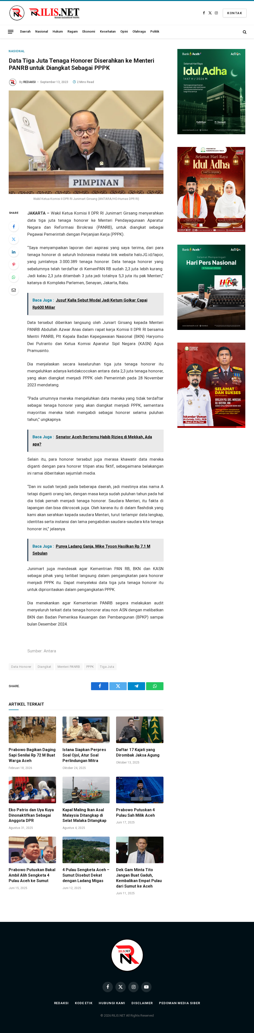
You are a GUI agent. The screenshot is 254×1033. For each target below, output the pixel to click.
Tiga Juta (107, 667)
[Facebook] (14, 226)
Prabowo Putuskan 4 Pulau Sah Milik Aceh (135, 813)
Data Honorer (21, 667)
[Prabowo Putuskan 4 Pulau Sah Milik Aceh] (139, 790)
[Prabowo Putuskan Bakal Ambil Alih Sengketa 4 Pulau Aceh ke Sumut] (32, 850)
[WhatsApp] (14, 277)
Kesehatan (108, 31)
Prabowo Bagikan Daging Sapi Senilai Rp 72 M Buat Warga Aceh (32, 755)
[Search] (244, 31)
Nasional (41, 31)
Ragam (72, 31)
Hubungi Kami (112, 1003)
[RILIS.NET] (44, 12)
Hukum (58, 31)
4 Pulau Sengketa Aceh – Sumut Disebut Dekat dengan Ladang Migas (86, 875)
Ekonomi (88, 31)
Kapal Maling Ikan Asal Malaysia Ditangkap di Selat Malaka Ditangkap (84, 815)
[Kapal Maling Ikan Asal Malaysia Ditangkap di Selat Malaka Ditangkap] (86, 790)
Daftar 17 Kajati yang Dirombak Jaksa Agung (137, 752)
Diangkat (44, 667)
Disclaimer (142, 1003)
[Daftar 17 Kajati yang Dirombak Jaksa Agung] (139, 730)
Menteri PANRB (69, 667)
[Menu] (10, 31)
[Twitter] (14, 239)
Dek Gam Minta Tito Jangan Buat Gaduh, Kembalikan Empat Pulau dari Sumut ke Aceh (139, 877)
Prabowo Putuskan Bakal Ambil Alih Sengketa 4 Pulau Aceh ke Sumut (32, 875)
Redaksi (61, 1003)
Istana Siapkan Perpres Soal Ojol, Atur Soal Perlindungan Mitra (84, 755)
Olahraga (139, 31)
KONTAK (234, 13)
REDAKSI (29, 82)
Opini (124, 31)
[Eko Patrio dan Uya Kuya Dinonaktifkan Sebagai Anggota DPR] (32, 790)
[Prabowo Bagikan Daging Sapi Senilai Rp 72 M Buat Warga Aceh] (32, 730)
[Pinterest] (14, 264)
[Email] (14, 290)
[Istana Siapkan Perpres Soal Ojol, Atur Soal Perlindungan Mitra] (86, 730)
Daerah (25, 31)
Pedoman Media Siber (179, 1003)
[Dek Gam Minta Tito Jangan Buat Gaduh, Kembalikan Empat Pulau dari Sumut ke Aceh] (139, 850)
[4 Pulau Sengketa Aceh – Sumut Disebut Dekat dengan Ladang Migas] (86, 850)
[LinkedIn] (14, 252)
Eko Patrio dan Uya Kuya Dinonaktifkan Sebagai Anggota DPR (31, 815)
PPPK (90, 667)
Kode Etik (84, 1003)
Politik (154, 31)
